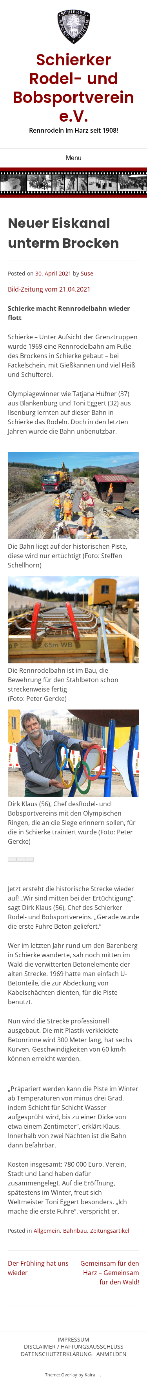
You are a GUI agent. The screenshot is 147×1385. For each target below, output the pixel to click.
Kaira (90, 1375)
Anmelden (111, 1354)
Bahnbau (75, 1230)
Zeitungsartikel (109, 1230)
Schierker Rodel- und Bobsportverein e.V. (73, 88)
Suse (87, 273)
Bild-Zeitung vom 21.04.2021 (49, 289)
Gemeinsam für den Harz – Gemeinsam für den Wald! (109, 1272)
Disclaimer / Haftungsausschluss (73, 1346)
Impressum (73, 1339)
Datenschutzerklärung (56, 1354)
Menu (74, 158)
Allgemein (47, 1230)
